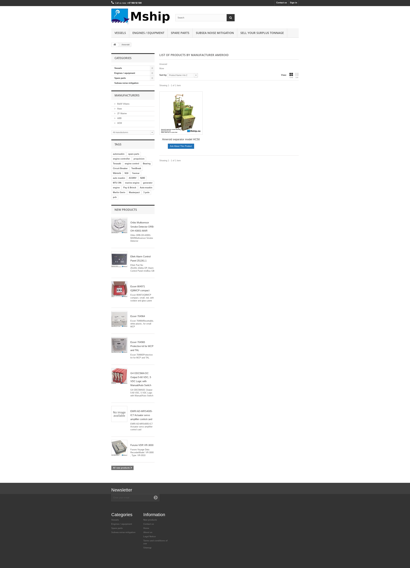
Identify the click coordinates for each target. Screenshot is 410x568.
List (296, 77)
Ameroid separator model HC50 (181, 139)
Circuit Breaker (120, 168)
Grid (291, 77)
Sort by (163, 75)
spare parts (133, 154)
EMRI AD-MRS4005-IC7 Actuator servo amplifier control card (141, 415)
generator (147, 183)
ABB (119, 118)
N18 (126, 173)
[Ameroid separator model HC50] (181, 113)
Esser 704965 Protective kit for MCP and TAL (141, 346)
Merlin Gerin (119, 192)
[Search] (231, 17)
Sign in (293, 2)
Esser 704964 (137, 316)
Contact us (281, 2)
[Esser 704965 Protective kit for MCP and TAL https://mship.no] (119, 345)
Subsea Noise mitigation (215, 33)
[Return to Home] (115, 45)
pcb (115, 197)
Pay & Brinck (129, 187)
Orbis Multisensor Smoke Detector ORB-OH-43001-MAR (142, 226)
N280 (142, 178)
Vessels (120, 33)
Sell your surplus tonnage (262, 33)
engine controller (121, 159)
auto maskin (119, 178)
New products (126, 210)
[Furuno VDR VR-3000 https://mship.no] (119, 448)
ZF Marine (122, 113)
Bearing (147, 163)
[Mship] (141, 16)
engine (116, 187)
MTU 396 (117, 183)
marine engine (132, 183)
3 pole (146, 192)
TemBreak (136, 168)
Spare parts (180, 33)
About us (147, 532)
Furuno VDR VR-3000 (141, 445)
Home (146, 528)
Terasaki (117, 163)
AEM (119, 123)
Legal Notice (149, 536)
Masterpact (134, 192)
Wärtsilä (117, 173)
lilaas (119, 108)
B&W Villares (123, 104)
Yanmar (135, 173)
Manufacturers (127, 95)
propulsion (139, 159)
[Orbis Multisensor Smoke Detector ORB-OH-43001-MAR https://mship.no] (119, 225)
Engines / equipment (148, 33)
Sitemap (147, 548)
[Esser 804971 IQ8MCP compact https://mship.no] (119, 289)
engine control (132, 163)
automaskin (118, 154)
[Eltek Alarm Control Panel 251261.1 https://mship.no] (119, 259)
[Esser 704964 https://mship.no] (119, 319)
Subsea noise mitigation (126, 83)
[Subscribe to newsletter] (155, 497)
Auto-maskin (146, 187)
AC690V (132, 178)
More (161, 68)
